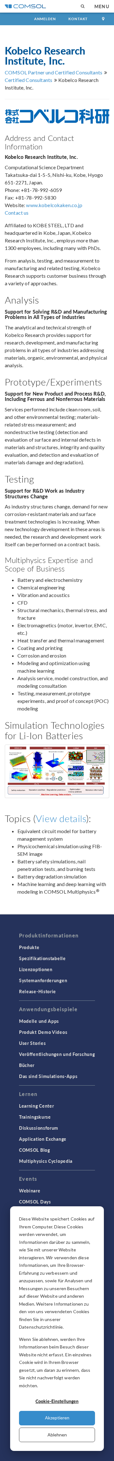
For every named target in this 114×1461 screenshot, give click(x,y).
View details (61, 818)
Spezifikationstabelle (42, 958)
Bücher (27, 1065)
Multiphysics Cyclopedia (46, 1161)
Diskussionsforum (38, 1128)
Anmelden (45, 18)
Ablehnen (57, 1434)
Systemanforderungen (43, 980)
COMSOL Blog (34, 1150)
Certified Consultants (28, 80)
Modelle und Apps (39, 1021)
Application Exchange (42, 1139)
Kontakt (78, 18)
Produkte (29, 947)
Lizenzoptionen (36, 969)
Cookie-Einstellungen (57, 1401)
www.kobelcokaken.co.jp (54, 205)
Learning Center (36, 1106)
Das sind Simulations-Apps (48, 1076)
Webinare (30, 1190)
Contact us (17, 213)
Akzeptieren (57, 1417)
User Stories (32, 1043)
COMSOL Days (35, 1201)
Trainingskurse (35, 1117)
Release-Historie (37, 991)
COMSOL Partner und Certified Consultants (53, 72)
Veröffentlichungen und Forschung (57, 1054)
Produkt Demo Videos (43, 1032)
